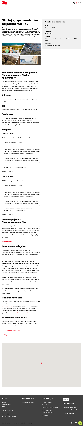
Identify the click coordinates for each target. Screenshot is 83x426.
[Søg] (74, 3)
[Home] (4, 3)
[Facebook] (72, 423)
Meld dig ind (5, 335)
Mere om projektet (7, 241)
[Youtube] (76, 423)
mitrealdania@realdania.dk (24, 313)
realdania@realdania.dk (9, 416)
